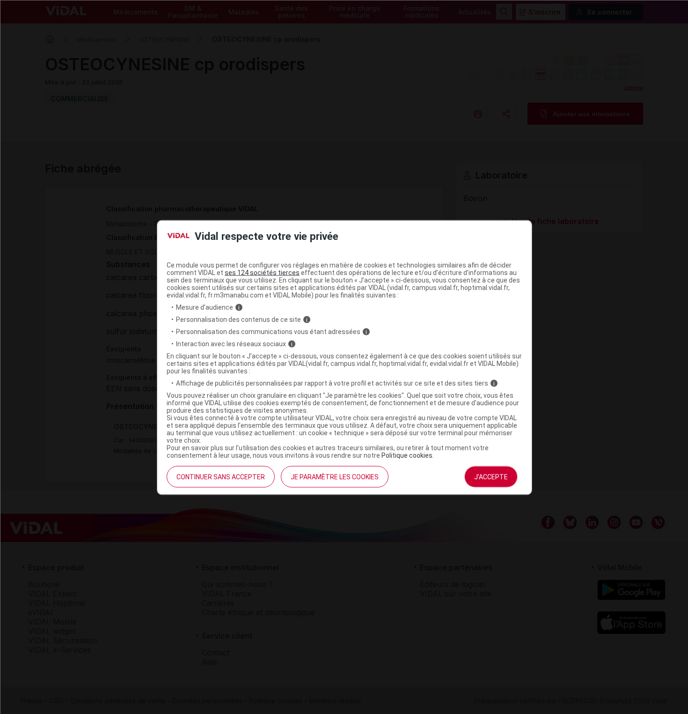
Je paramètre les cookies (335, 477)
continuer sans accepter (220, 477)
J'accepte (491, 477)
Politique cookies (406, 455)
